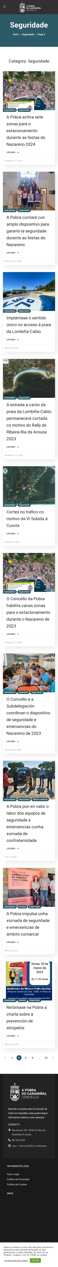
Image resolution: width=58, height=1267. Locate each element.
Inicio (16, 34)
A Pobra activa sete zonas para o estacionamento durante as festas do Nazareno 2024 (25, 131)
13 (46, 1058)
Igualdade (23, 692)
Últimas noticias (40, 799)
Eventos (22, 907)
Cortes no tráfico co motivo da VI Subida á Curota (27, 518)
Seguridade (28, 34)
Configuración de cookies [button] (16, 1260)
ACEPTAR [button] (35, 1260)
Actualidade (9, 110)
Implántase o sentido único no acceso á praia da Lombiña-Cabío (28, 324)
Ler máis (10, 152)
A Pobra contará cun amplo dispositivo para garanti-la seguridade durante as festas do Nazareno (27, 231)
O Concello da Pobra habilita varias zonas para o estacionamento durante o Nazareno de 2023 (28, 612)
